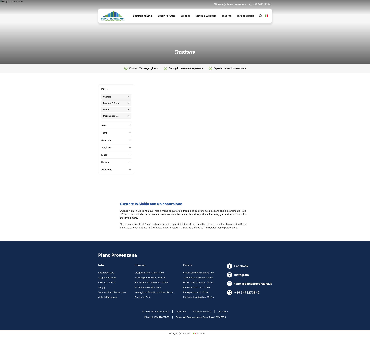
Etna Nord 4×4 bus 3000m (196, 287)
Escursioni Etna (142, 15)
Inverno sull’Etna (106, 282)
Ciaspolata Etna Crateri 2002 (149, 272)
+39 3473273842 (262, 4)
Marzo (106, 109)
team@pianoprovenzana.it (232, 4)
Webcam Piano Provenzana (112, 292)
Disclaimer (181, 311)
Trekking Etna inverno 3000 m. (150, 277)
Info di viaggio (246, 15)
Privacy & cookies (202, 311)
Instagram (241, 275)
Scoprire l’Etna (166, 15)
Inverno (227, 15)
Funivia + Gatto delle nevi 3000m (151, 282)
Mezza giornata (111, 116)
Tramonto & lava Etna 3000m (198, 277)
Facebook (241, 266)
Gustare (107, 96)
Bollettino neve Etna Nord (148, 287)
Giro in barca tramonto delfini (198, 282)
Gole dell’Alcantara (107, 297)
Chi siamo (223, 311)
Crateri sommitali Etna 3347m (198, 272)
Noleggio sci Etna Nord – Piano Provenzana (155, 292)
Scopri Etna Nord (107, 277)
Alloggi (185, 15)
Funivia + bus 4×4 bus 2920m (198, 297)
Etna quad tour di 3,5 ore (196, 292)
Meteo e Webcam (206, 15)
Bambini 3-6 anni (111, 103)
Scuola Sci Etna (142, 297)
